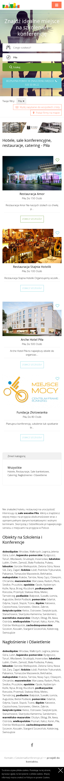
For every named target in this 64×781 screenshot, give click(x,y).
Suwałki (44, 595)
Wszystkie (15, 467)
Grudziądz (28, 558)
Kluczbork (28, 588)
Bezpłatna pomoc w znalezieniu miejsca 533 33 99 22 (30, 82)
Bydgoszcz (49, 555)
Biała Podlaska (36, 562)
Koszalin (17, 628)
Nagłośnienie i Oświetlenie (32, 475)
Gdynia (6, 603)
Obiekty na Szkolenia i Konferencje (22, 539)
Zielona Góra (45, 566)
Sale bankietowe (40, 471)
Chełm (13, 562)
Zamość (22, 562)
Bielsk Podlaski (23, 599)
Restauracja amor (32, 194)
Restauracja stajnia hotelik (32, 267)
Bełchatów (46, 573)
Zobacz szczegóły (32, 219)
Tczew (31, 603)
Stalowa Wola (32, 592)
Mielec (44, 592)
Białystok (34, 595)
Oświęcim (55, 577)
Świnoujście (8, 632)
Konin (51, 621)
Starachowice (9, 614)
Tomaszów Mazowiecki (26, 573)
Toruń (5, 558)
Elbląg (44, 617)
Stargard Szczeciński (34, 628)
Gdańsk (51, 599)
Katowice (50, 603)
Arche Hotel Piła (32, 339)
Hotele (11, 471)
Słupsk (23, 603)
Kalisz (44, 621)
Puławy (49, 562)
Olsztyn (35, 617)
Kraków (23, 577)
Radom (48, 581)
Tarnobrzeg (8, 595)
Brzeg (19, 588)
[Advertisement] (33, 498)
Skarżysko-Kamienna (30, 614)
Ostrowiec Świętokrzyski (43, 610)
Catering (12, 475)
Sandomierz (49, 614)
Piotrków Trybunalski (49, 569)
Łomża (53, 595)
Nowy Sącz (43, 577)
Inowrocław (41, 558)
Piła (21, 101)
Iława (55, 617)
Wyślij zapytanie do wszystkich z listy (39, 107)
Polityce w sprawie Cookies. (38, 777)
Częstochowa (9, 606)
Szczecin (7, 628)
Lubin (12, 555)
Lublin (5, 562)
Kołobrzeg (52, 628)
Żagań (16, 569)
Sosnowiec (24, 606)
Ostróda (7, 621)
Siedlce (6, 584)
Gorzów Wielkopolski (25, 566)
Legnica (46, 551)
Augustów (7, 599)
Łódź (34, 569)
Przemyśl (18, 592)
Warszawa (37, 581)
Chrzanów (8, 581)
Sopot (14, 603)
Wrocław (23, 551)
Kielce (25, 610)
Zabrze (44, 606)
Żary (9, 569)
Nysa (12, 588)
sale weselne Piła (28, 513)
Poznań (35, 621)
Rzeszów (7, 592)
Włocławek (16, 558)
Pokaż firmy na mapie (47, 112)
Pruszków (17, 584)
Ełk (49, 617)
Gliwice (35, 606)
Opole (38, 584)
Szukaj (16, 67)
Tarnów (32, 577)
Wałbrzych (35, 551)
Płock (56, 581)
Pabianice (7, 573)
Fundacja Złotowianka (32, 412)
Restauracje (22, 471)
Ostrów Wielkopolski (13, 625)
